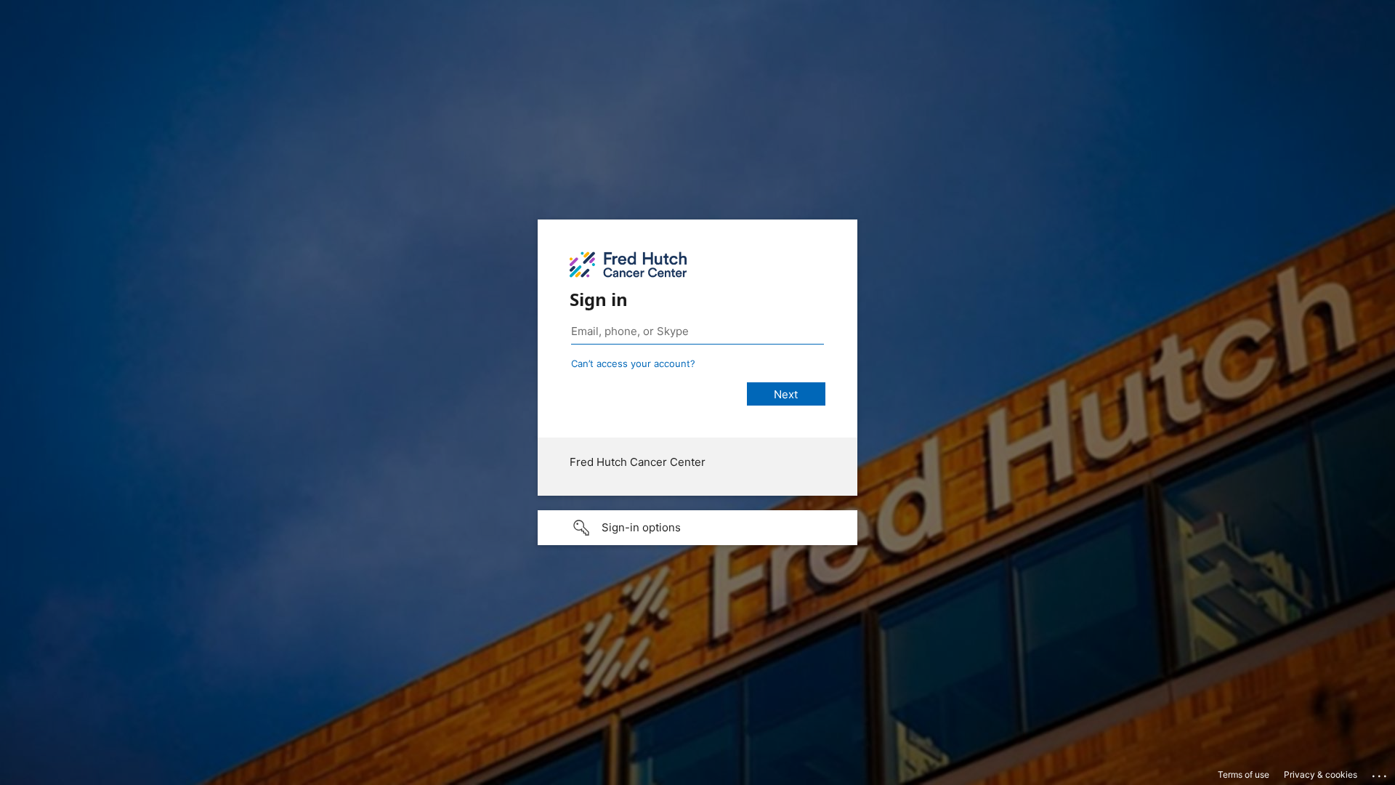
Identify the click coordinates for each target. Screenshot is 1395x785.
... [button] (1380, 772)
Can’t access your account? (633, 363)
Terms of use (1243, 774)
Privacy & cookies (1320, 774)
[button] (697, 527)
